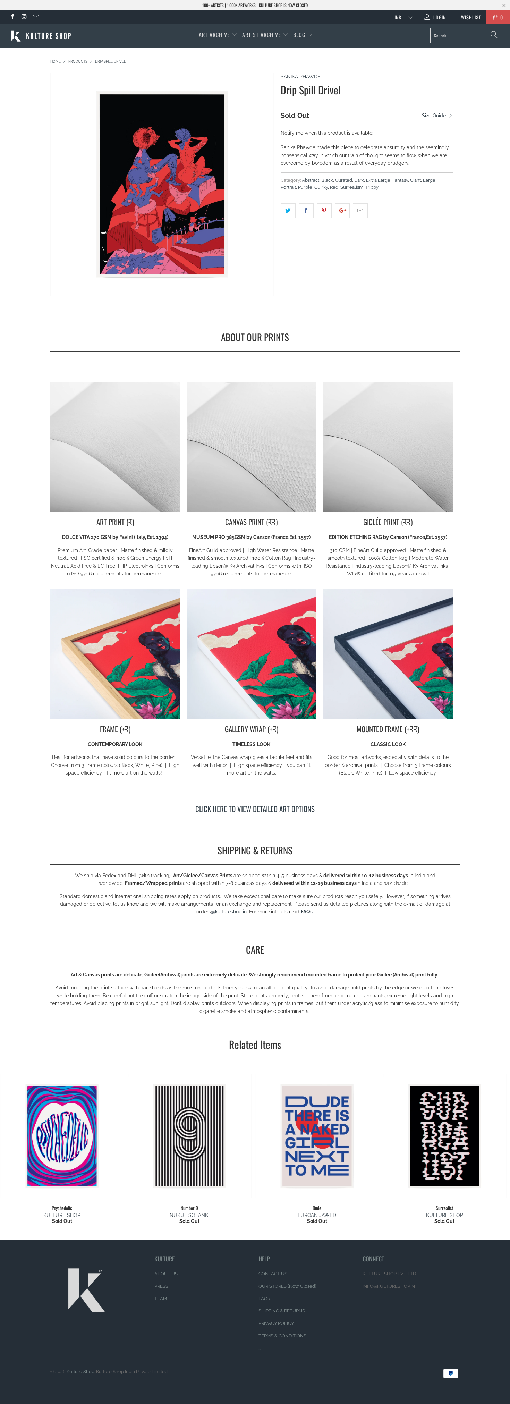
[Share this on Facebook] (306, 210)
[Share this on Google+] (342, 210)
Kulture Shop (80, 1371)
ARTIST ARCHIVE (261, 35)
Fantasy (400, 180)
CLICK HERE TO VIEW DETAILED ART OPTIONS (255, 808)
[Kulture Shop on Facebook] (12, 17)
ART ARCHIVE (214, 35)
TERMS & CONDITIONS (282, 1335)
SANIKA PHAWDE (301, 76)
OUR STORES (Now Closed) (287, 1286)
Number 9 (190, 1136)
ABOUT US (166, 1273)
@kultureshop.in (229, 911)
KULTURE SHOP (61, 1215)
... (259, 1348)
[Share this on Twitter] (288, 210)
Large (429, 180)
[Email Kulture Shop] (35, 17)
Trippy (372, 187)
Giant (415, 180)
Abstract (310, 180)
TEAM (160, 1298)
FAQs (307, 911)
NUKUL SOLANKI (189, 1215)
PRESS (161, 1286)
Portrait (288, 187)
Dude (317, 1136)
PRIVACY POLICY (276, 1323)
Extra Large (378, 180)
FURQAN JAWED (317, 1215)
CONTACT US (272, 1273)
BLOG (300, 35)
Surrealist (445, 1136)
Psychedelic (62, 1136)
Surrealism (351, 187)
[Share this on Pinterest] (324, 210)
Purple (305, 187)
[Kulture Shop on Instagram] (23, 17)
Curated (343, 180)
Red (334, 187)
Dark (359, 180)
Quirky (321, 187)
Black (327, 180)
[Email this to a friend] (360, 210)
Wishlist (468, 17)
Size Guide (434, 115)
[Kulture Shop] (44, 36)
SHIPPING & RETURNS (281, 1310)
